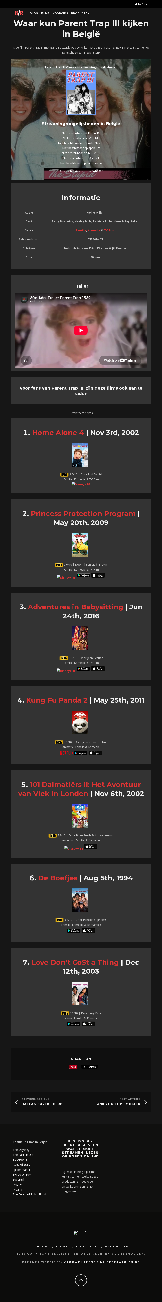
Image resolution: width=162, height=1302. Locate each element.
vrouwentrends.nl (84, 1262)
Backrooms (20, 1159)
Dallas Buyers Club (42, 1104)
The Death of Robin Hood (29, 1194)
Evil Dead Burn (22, 1174)
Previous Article (35, 1099)
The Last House (23, 1154)
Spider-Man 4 (21, 1170)
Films (45, 13)
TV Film (109, 230)
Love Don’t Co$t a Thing (75, 962)
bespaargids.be (123, 1262)
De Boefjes (57, 878)
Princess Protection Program (83, 513)
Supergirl (18, 1179)
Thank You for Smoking (116, 1104)
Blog (34, 13)
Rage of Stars (21, 1164)
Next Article (130, 1099)
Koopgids (60, 13)
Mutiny (17, 1184)
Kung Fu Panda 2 (57, 700)
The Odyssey (21, 1150)
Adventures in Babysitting (75, 607)
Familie (81, 230)
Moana (17, 1189)
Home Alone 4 (58, 432)
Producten (80, 13)
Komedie (94, 230)
